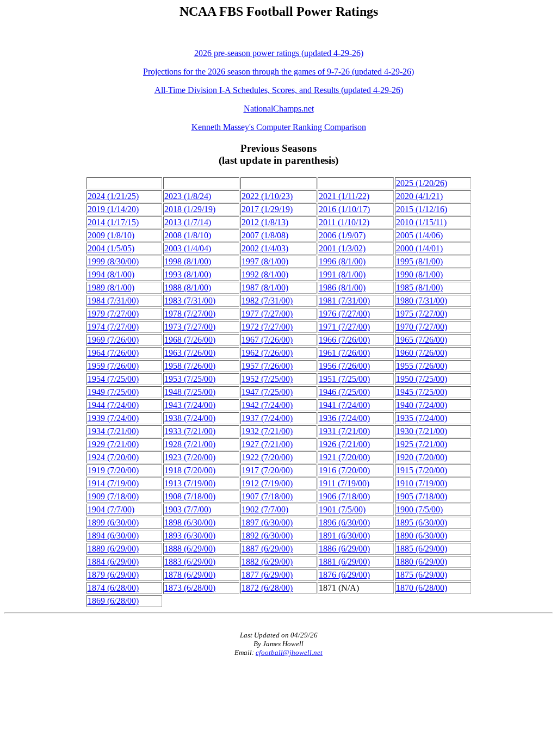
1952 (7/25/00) (267, 378)
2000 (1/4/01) (419, 248)
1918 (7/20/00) (189, 470)
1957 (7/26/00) (267, 365)
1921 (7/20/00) (344, 457)
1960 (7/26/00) (421, 352)
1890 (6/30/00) (421, 535)
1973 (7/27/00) (189, 326)
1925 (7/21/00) (421, 444)
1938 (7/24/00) (189, 418)
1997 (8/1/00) (265, 261)
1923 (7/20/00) (189, 457)
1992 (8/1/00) (265, 274)
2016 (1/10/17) (344, 209)
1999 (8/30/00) (113, 261)
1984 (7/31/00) (113, 300)
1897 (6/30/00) (267, 522)
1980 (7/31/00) (421, 300)
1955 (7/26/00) (421, 365)
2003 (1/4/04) (187, 248)
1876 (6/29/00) (344, 574)
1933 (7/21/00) (189, 431)
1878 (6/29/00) (189, 574)
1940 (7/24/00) (421, 405)
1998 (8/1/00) (187, 261)
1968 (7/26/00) (189, 339)
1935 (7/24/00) (421, 418)
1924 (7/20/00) (113, 457)
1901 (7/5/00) (342, 509)
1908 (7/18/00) (189, 496)
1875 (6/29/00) (421, 574)
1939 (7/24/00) (113, 418)
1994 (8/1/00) (111, 274)
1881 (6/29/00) (344, 561)
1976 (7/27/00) (344, 313)
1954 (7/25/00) (113, 378)
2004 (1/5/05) (111, 248)
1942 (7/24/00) (267, 405)
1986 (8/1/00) (342, 287)
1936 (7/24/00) (344, 418)
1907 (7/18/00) (267, 496)
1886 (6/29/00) (344, 548)
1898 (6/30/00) (189, 522)
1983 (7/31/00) (189, 300)
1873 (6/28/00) (189, 587)
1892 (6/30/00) (267, 535)
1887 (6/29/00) (267, 548)
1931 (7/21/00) (344, 431)
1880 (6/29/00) (421, 561)
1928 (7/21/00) (189, 444)
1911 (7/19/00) (344, 483)
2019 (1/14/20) (113, 209)
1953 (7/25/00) (189, 378)
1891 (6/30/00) (344, 535)
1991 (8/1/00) (342, 274)
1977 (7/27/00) (267, 313)
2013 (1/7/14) (187, 222)
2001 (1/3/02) (342, 248)
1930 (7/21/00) (421, 431)
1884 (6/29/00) (113, 561)
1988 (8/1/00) (187, 287)
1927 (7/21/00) (267, 444)
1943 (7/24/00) (189, 405)
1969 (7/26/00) (113, 339)
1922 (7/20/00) (267, 457)
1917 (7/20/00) (267, 470)
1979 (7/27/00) (113, 313)
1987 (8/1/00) (265, 287)
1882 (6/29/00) (267, 561)
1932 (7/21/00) (267, 431)
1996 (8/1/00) (342, 261)
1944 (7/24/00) (113, 405)
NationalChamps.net (279, 108)
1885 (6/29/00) (421, 548)
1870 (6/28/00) (421, 587)
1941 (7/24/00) (344, 405)
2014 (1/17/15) (113, 222)
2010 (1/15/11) (421, 222)
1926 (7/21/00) (344, 444)
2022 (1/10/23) (267, 196)
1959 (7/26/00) (113, 365)
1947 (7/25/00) (267, 392)
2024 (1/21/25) (113, 196)
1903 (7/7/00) (187, 509)
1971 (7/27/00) (344, 326)
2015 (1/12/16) (421, 209)
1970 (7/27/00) (421, 326)
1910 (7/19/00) (421, 483)
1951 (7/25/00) (344, 378)
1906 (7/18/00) (344, 496)
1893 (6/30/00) (189, 535)
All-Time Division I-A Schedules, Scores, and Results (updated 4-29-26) (278, 90)
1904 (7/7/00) (111, 509)
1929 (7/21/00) (113, 444)
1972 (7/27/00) (267, 326)
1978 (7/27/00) (189, 313)
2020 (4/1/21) (419, 196)
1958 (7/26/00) (189, 365)
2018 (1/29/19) (189, 209)
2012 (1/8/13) (265, 222)
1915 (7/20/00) (421, 470)
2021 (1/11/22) (344, 196)
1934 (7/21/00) (113, 431)
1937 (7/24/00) (267, 418)
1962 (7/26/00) (267, 352)
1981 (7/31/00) (344, 300)
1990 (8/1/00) (419, 274)
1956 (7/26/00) (344, 365)
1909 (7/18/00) (113, 496)
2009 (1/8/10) (111, 235)
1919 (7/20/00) (113, 470)
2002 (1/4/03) (265, 248)
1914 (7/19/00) (113, 483)
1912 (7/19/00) (267, 483)
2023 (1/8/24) (187, 196)
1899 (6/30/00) (113, 522)
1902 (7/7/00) (265, 509)
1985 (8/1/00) (419, 287)
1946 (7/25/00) (344, 392)
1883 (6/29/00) (189, 561)
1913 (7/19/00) (189, 483)
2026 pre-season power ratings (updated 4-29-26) (278, 53)
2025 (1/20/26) (421, 183)
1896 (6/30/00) (344, 522)
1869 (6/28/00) (113, 600)
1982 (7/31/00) (267, 300)
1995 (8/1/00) (419, 261)
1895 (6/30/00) (421, 522)
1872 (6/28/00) (267, 587)
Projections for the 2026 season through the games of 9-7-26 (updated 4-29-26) (278, 71)
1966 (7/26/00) (344, 339)
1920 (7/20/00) (421, 457)
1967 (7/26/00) (267, 339)
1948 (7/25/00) (189, 392)
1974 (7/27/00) (113, 326)
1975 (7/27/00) (421, 313)
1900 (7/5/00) (419, 509)
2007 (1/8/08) (265, 235)
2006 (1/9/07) (342, 235)
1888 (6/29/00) (189, 548)
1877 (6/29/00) (267, 574)
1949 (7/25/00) (113, 392)
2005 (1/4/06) (419, 235)
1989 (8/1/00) (111, 287)
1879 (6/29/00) (113, 574)
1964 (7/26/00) (113, 352)
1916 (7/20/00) (344, 470)
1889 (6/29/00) (113, 548)
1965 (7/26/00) (421, 339)
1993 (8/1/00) (187, 274)
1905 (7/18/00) (421, 496)
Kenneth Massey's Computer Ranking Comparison (278, 127)
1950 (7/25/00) (421, 378)
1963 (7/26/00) (189, 352)
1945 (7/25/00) (421, 392)
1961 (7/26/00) (344, 352)
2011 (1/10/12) (344, 222)
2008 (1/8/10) (187, 235)
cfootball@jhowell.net (289, 652)
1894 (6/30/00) (113, 535)
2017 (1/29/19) (267, 209)
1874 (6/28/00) (113, 587)
